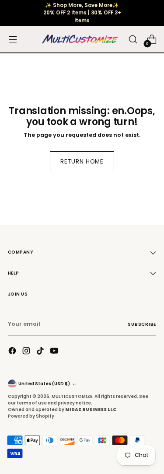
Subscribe (142, 324)
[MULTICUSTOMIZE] (79, 40)
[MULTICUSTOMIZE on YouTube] (55, 351)
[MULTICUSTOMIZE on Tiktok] (41, 351)
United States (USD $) (44, 384)
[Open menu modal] (12, 40)
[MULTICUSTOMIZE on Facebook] (13, 351)
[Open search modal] (133, 40)
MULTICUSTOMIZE (72, 396)
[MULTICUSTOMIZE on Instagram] (27, 351)
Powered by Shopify (31, 416)
